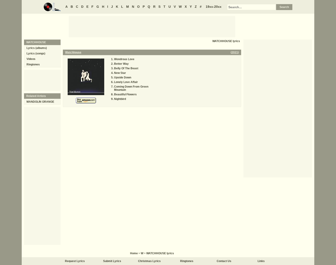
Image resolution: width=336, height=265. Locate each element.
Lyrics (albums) (37, 48)
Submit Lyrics (112, 261)
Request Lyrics (75, 261)
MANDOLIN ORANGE (40, 101)
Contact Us (224, 261)
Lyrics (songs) (36, 53)
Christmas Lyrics (149, 261)
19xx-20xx (213, 6)
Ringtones (33, 64)
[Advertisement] (152, 26)
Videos (31, 59)
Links (261, 261)
